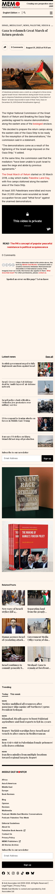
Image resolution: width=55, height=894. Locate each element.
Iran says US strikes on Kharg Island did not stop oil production (18, 437)
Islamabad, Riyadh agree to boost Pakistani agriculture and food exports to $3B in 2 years (26, 720)
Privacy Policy (8, 837)
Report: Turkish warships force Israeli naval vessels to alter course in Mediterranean (25, 732)
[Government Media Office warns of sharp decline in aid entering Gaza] (39, 626)
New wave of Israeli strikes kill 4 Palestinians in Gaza (12, 610)
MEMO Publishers (10, 841)
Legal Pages (7, 886)
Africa (4, 780)
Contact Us (7, 834)
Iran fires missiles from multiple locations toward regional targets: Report (24, 756)
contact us (42, 273)
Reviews (5, 807)
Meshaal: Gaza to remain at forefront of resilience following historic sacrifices (38, 667)
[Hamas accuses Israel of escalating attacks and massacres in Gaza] (13, 626)
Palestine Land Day (39, 178)
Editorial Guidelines (11, 823)
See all (49, 356)
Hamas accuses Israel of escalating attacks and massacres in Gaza (13, 638)
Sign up (47, 458)
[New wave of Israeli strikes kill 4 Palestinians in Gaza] (13, 597)
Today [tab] (5, 694)
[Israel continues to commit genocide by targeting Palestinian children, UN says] (13, 654)
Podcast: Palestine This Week (15, 818)
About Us (6, 827)
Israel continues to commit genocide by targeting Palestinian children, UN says (13, 667)
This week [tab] (15, 694)
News (26, 25)
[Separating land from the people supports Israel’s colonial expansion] (39, 597)
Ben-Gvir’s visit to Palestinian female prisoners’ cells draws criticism (27, 744)
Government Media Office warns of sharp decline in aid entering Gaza (39, 638)
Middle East (16, 25)
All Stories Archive (10, 845)
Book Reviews (8, 794)
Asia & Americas (9, 783)
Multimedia (7, 810)
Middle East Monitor (29, 265)
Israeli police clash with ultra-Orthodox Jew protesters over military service (16, 402)
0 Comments (17, 47)
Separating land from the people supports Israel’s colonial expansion (38, 610)
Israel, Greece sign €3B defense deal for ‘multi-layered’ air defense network (19, 384)
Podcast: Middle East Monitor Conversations (22, 814)
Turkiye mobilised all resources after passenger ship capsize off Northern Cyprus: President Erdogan (26, 706)
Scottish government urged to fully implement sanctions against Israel (18, 364)
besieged (38, 123)
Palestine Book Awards (12, 830)
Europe (5, 790)
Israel (5, 25)
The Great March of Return (16, 174)
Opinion (5, 803)
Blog (4, 800)
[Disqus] (27, 316)
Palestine (35, 25)
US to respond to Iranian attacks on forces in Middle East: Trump (18, 419)
